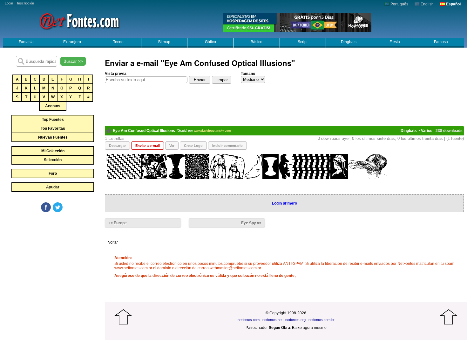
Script (303, 42)
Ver (171, 145)
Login (9, 3)
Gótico (210, 42)
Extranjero (72, 42)
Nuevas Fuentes (53, 137)
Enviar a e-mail (147, 145)
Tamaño (248, 73)
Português (398, 4)
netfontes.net (272, 320)
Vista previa (115, 73)
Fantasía (26, 42)
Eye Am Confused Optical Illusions (144, 130)
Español (453, 4)
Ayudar (52, 187)
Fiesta (394, 42)
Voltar (113, 242)
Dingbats (348, 42)
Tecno (118, 42)
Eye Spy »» (251, 223)
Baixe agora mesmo (309, 327)
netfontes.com (249, 320)
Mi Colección (52, 151)
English (427, 4)
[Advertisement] (52, 260)
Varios (426, 130)
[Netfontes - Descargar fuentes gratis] (79, 20)
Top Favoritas (53, 128)
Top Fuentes (53, 119)
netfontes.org (295, 320)
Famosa (441, 42)
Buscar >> (73, 61)
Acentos (52, 106)
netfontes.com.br (321, 320)
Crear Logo (193, 145)
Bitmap (164, 42)
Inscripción (25, 3)
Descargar (117, 145)
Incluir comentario (227, 145)
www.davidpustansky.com (212, 130)
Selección (53, 160)
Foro (53, 173)
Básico (256, 42)
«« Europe (117, 223)
